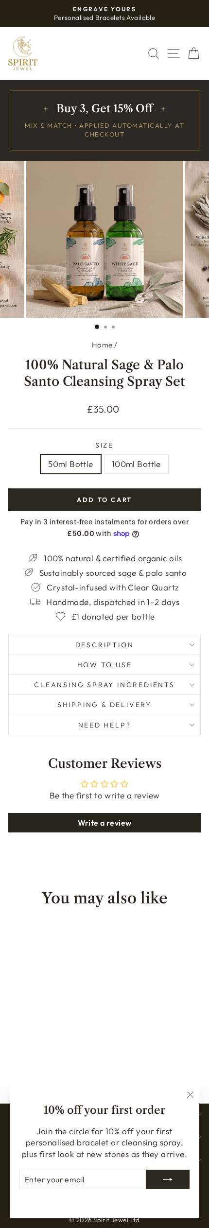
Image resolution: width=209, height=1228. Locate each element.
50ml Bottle (70, 464)
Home (102, 344)
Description (104, 644)
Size (104, 445)
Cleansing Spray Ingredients (104, 684)
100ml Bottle (136, 464)
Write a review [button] (105, 823)
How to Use (104, 664)
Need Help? (104, 725)
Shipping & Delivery (104, 704)
